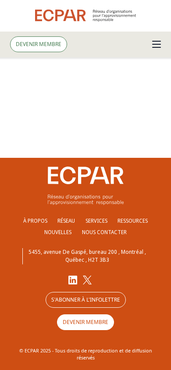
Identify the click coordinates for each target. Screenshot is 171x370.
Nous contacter (104, 232)
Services (96, 220)
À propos (35, 220)
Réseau (66, 220)
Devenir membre (38, 44)
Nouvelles (57, 232)
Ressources (133, 220)
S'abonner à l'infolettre (85, 299)
